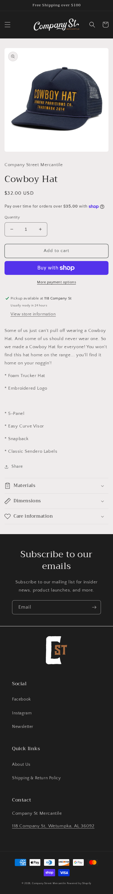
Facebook (21, 699)
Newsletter (22, 726)
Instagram (22, 713)
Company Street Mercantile (49, 883)
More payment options (56, 282)
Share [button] (17, 466)
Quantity (12, 217)
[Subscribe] (94, 607)
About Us (21, 764)
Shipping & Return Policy (36, 778)
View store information (33, 314)
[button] (7, 24)
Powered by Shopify (79, 883)
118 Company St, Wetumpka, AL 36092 (53, 826)
